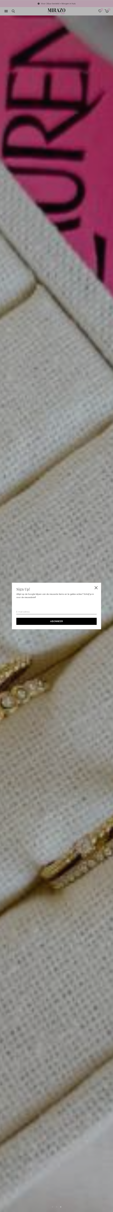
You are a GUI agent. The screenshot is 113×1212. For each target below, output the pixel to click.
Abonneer (56, 621)
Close (96, 588)
